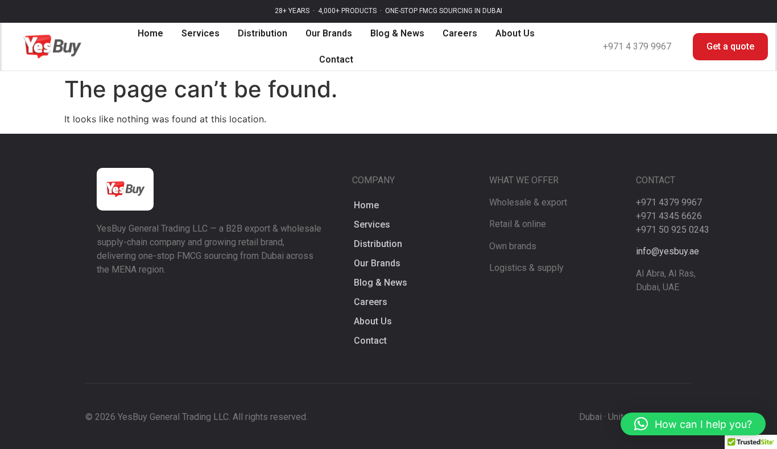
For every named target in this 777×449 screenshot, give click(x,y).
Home (150, 33)
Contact (336, 59)
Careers (460, 33)
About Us (515, 33)
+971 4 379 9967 (637, 46)
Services (200, 33)
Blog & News (397, 33)
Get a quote (730, 46)
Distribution (262, 33)
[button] (693, 424)
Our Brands (328, 33)
